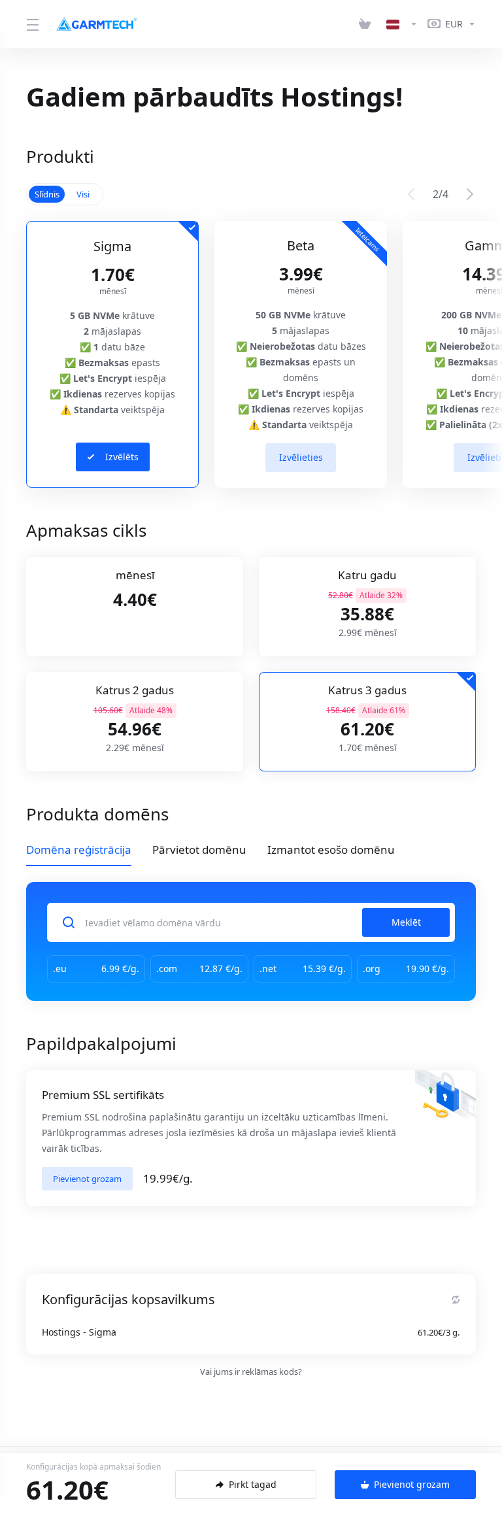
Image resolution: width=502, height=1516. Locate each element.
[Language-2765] (402, 24)
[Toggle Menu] (31, 24)
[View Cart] (367, 24)
